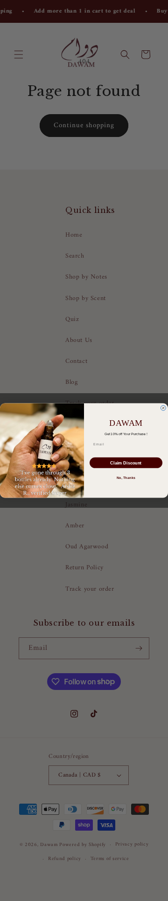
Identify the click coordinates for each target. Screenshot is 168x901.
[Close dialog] (163, 407)
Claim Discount (125, 462)
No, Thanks (126, 477)
